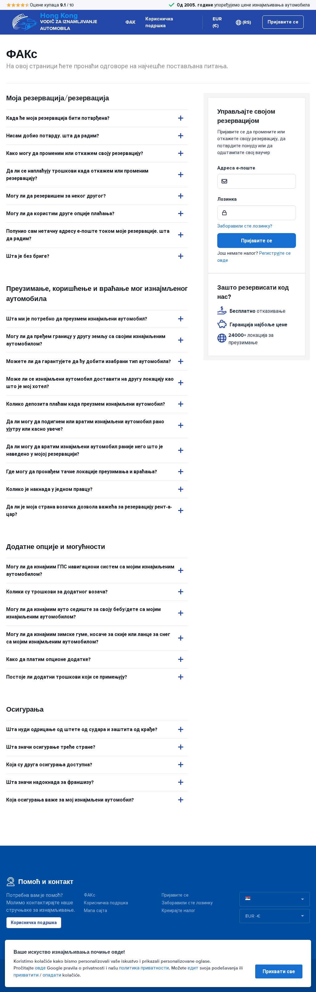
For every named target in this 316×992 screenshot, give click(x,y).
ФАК (130, 22)
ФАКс (89, 895)
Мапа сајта (95, 910)
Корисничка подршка (159, 22)
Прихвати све (279, 971)
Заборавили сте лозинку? (244, 226)
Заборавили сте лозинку (187, 903)
